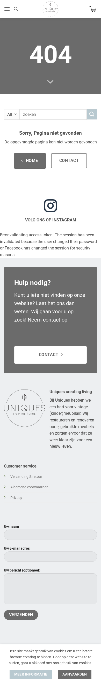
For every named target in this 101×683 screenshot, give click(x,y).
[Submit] (92, 114)
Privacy (16, 498)
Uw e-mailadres (17, 548)
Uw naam (11, 526)
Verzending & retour (26, 476)
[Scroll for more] (50, 82)
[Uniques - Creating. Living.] (50, 9)
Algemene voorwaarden (29, 487)
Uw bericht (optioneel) (22, 570)
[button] (7, 9)
